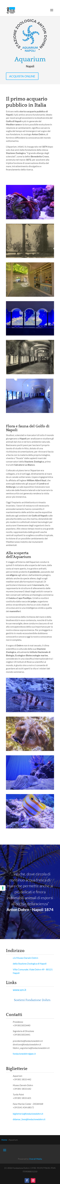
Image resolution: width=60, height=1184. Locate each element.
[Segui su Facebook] (27, 1180)
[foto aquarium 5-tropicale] (30, 750)
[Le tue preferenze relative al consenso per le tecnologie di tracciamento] (3, 888)
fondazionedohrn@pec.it (24, 1053)
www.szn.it (19, 989)
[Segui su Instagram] (33, 1180)
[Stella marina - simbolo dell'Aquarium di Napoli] (30, 218)
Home (4, 1140)
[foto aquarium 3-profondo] (30, 711)
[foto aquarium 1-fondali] (30, 789)
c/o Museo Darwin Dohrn (25, 957)
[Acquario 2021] (30, 412)
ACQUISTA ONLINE (22, 76)
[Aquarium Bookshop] (30, 296)
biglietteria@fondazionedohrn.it (28, 1113)
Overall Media (35, 1159)
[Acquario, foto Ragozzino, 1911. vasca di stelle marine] (30, 257)
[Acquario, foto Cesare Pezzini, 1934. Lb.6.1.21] (30, 373)
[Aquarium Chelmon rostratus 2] (30, 827)
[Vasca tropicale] (30, 334)
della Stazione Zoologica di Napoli (29, 963)
